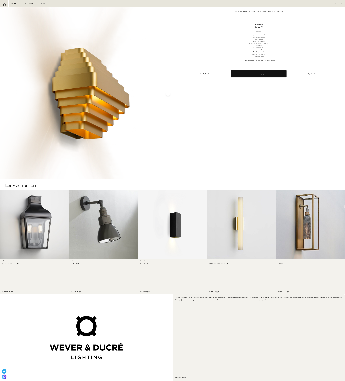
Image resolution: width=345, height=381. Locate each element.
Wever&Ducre (259, 24)
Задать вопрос (270, 60)
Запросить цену (259, 74)
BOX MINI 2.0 (145, 263)
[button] (168, 93)
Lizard (280, 263)
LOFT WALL (76, 263)
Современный (260, 52)
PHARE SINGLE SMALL (218, 263)
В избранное (315, 74)
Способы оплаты (249, 60)
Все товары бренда (180, 377)
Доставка (260, 60)
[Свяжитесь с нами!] (4, 371)
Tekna (4, 261)
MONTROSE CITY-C (10, 263)
